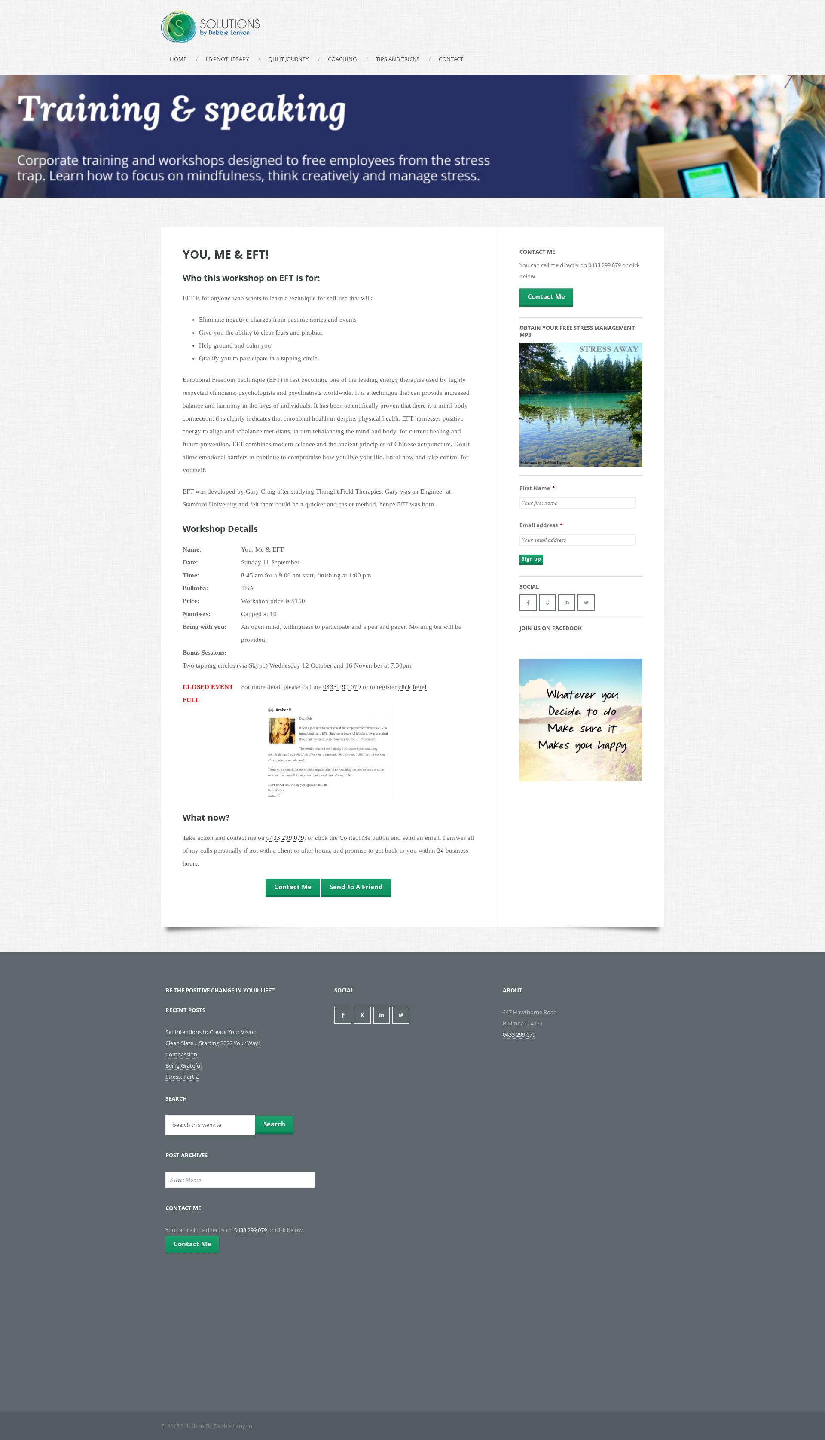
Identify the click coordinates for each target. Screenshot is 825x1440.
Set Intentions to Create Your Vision (211, 1032)
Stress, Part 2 (182, 1076)
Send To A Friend (356, 886)
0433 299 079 (342, 686)
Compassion (181, 1054)
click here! (412, 686)
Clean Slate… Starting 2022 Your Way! (212, 1043)
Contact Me (293, 886)
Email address (540, 525)
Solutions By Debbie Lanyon (210, 27)
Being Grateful (183, 1065)
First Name (537, 488)
